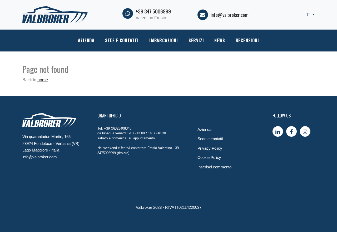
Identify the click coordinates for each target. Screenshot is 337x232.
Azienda (86, 40)
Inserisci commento (214, 167)
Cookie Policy (209, 157)
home (42, 80)
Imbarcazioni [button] (163, 40)
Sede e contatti (122, 40)
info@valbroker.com (230, 14)
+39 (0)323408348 (117, 128)
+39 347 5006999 (153, 11)
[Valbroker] (55, 14)
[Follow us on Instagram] (305, 131)
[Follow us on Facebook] (291, 131)
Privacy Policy (209, 148)
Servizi (196, 40)
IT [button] (309, 14)
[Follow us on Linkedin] (277, 131)
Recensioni (247, 40)
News (219, 40)
